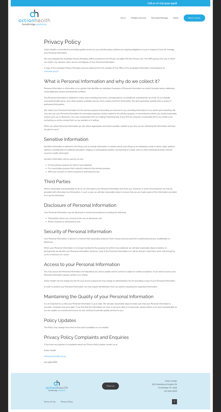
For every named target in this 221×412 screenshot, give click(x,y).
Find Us (110, 386)
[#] (174, 401)
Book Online (194, 18)
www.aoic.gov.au (51, 71)
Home (123, 18)
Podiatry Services (138, 18)
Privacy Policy (67, 402)
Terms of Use (50, 402)
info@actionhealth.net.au (55, 356)
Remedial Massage (159, 18)
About (176, 18)
